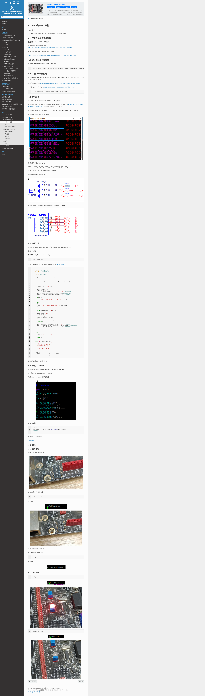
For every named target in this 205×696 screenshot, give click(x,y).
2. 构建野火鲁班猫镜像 (7, 37)
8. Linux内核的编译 (6, 52)
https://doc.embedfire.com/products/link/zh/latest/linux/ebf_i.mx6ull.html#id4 (50, 47)
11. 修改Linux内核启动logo (8, 59)
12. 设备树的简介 (6, 61)
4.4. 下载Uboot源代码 (8, 131)
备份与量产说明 (6, 97)
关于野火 (4, 23)
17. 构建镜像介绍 (6, 73)
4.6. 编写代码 (6, 136)
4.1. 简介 (5, 124)
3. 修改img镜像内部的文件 (8, 91)
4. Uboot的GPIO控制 (7, 122)
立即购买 (67, 7)
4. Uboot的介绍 (6, 42)
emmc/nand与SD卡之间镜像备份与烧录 (12, 104)
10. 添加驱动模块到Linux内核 (9, 56)
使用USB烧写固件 (6, 101)
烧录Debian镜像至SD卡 (8, 99)
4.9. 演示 (5, 143)
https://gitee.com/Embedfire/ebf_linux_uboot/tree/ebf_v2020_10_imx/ (60, 83)
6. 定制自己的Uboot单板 (8, 148)
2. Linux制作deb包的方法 (8, 88)
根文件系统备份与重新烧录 (8, 109)
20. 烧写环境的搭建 (7, 80)
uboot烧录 (31, 440)
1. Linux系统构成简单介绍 (8, 35)
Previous (33, 681)
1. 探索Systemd (6, 86)
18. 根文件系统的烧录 (7, 75)
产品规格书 (51, 7)
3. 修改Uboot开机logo (7, 119)
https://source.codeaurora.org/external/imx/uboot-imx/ (58, 87)
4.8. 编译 (5, 141)
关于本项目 (4, 21)
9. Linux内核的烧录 (6, 54)
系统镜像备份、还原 (7, 106)
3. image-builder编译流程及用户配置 (11, 40)
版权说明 (4, 154)
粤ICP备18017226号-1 (34, 692)
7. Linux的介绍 (5, 49)
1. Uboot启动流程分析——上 (9, 114)
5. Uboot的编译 (6, 45)
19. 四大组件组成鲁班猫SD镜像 (10, 78)
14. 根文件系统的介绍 (7, 66)
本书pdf (74, 7)
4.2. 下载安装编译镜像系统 (9, 126)
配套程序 (59, 7)
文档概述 (4, 29)
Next (80, 681)
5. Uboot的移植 (6, 145)
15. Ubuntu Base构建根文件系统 (10, 68)
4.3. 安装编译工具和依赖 (9, 129)
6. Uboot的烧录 (6, 47)
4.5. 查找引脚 (6, 134)
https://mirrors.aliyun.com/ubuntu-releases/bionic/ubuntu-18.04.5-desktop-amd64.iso (52, 55)
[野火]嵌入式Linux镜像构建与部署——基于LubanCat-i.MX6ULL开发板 (12, 12)
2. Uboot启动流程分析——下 (9, 117)
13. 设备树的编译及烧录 (8, 64)
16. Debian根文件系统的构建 (9, 71)
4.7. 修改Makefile (7, 138)
